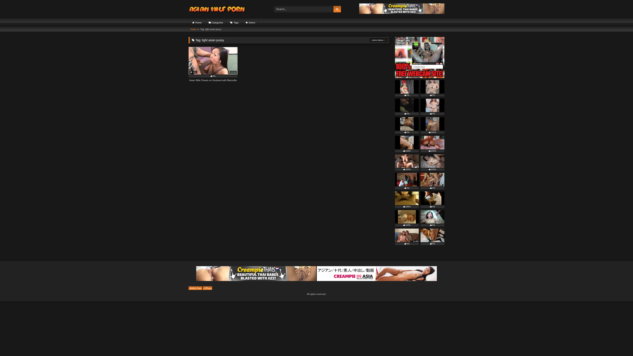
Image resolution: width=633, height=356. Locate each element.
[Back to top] (622, 346)
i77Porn (207, 288)
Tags (236, 22)
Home (198, 22)
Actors (252, 22)
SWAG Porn (195, 288)
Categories (217, 22)
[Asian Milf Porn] (217, 9)
